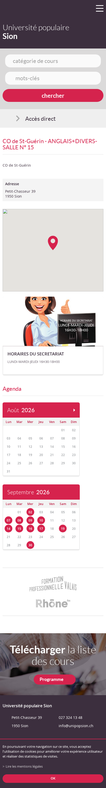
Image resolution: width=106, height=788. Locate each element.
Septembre (28, 492)
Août (21, 410)
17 (41, 528)
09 (30, 520)
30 (30, 545)
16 (30, 528)
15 (19, 528)
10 (41, 520)
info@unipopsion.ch (76, 725)
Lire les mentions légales (24, 766)
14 (8, 528)
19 (63, 528)
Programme (52, 679)
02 (30, 512)
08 (19, 520)
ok (53, 778)
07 (8, 520)
